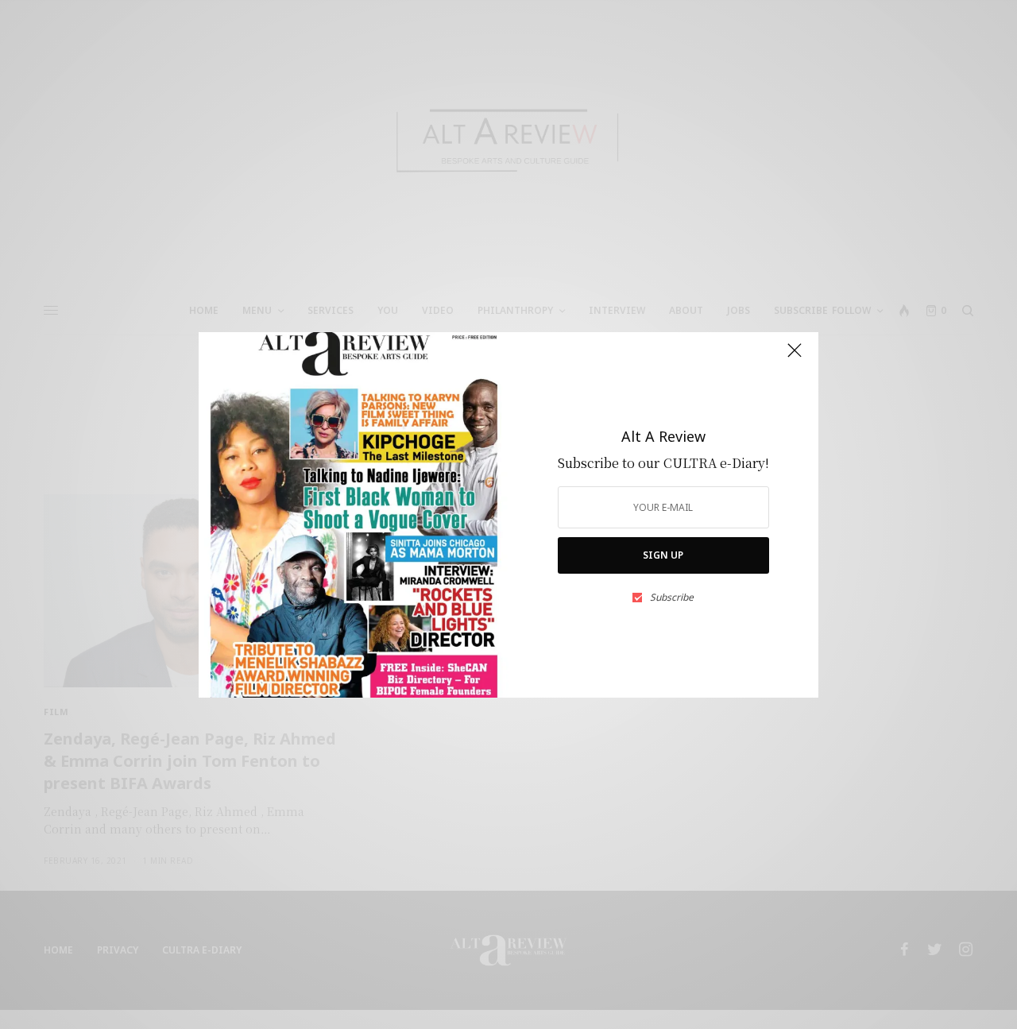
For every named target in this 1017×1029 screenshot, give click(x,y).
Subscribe (672, 597)
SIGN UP (663, 555)
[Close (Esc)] (794, 357)
